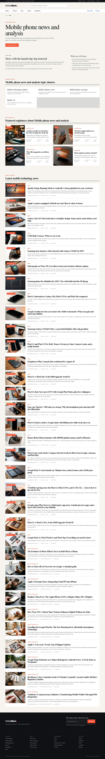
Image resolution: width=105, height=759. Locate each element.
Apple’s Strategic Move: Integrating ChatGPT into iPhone (52, 581)
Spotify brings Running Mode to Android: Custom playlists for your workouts (60, 188)
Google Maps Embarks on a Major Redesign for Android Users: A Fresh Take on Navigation (62, 660)
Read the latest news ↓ (12, 45)
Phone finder (90, 10)
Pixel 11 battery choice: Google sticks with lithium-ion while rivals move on (59, 422)
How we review (91, 1)
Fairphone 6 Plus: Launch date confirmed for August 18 (51, 361)
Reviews (15, 10)
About (98, 1)
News (22, 10)
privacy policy (82, 725)
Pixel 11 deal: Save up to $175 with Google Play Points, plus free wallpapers (59, 391)
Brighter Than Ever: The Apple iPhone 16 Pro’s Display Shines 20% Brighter (60, 596)
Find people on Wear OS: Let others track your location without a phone (58, 266)
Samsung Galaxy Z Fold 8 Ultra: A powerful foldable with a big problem (58, 328)
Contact (56, 747)
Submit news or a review (59, 742)
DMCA (80, 742)
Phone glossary (33, 742)
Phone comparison (34, 740)
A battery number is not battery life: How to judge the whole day (37, 132)
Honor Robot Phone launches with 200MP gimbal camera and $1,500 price (59, 437)
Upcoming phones (9, 742)
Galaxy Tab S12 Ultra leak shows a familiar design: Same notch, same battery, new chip (62, 219)
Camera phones (33, 745)
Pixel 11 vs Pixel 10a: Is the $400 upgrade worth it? (49, 376)
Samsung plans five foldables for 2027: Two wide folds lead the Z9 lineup (58, 281)
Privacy (80, 738)
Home (6, 15)
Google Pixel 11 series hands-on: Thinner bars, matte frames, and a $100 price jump (60, 471)
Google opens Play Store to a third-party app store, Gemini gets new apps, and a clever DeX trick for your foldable (61, 506)
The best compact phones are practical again (84, 132)
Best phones (37, 10)
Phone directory (8, 738)
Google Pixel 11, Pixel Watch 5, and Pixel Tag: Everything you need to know (59, 537)
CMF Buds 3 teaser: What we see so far (44, 235)
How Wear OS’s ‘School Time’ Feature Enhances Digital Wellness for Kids (59, 611)
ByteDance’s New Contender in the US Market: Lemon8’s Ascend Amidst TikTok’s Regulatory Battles (62, 678)
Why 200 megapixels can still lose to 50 (37, 153)
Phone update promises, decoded (85, 153)
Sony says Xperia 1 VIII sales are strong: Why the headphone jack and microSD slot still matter (61, 408)
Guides (29, 10)
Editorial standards (58, 745)
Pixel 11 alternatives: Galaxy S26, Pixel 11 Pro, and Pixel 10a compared (58, 296)
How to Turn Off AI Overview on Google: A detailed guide (52, 566)
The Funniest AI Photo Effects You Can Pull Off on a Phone (53, 551)
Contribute (81, 745)
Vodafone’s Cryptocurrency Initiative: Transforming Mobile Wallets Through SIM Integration (62, 695)
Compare (97, 10)
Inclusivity (81, 740)
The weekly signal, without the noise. (77, 718)
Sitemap (80, 747)
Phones (7, 10)
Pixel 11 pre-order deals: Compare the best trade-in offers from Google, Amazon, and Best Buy (62, 454)
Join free (91, 721)
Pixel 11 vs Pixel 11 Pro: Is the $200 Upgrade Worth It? (51, 522)
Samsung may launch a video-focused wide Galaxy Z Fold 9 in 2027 (56, 250)
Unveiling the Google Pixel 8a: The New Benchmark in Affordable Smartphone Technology (61, 628)
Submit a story (82, 1)
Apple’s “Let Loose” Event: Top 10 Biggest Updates (49, 644)
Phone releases (8, 740)
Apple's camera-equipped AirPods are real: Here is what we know (55, 203)
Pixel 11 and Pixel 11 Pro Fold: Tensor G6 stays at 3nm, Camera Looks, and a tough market (60, 345)
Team (55, 740)
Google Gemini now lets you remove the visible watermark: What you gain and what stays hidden (61, 312)
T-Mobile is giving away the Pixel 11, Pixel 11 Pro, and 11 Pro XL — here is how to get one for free (62, 488)
